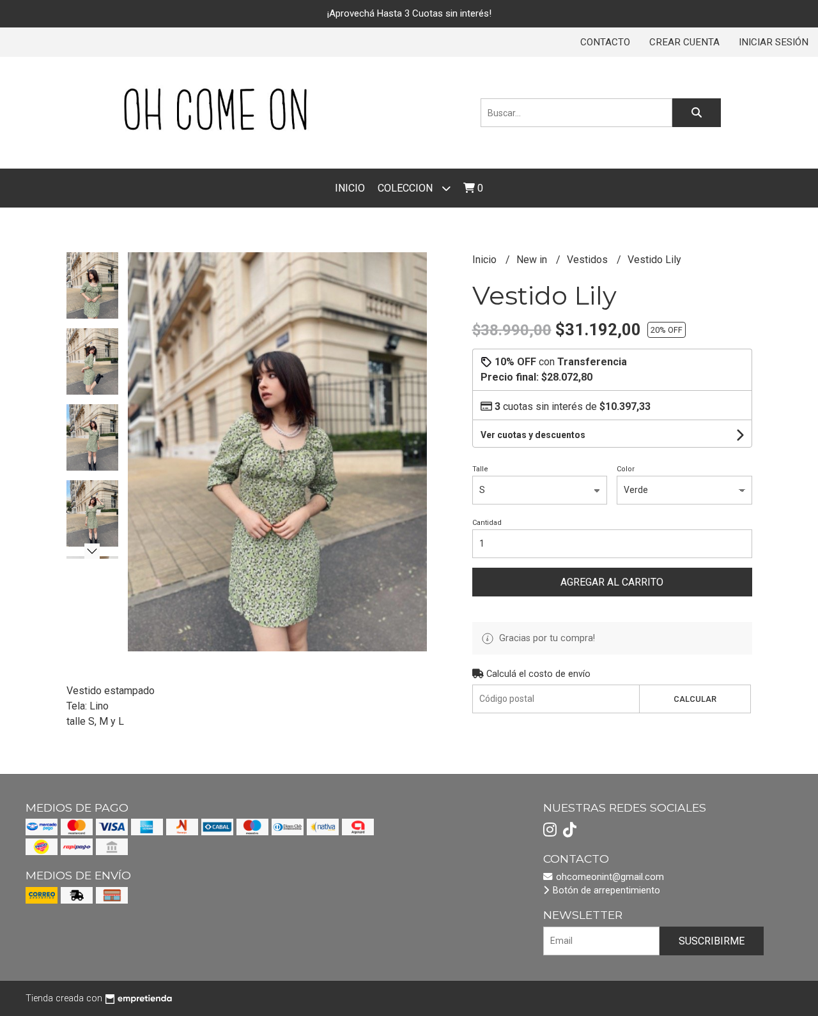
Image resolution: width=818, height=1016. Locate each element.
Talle (480, 469)
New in (533, 260)
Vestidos (588, 260)
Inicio (350, 188)
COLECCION (406, 188)
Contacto (605, 42)
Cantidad (487, 523)
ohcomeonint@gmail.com (608, 877)
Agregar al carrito (611, 582)
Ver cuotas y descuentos (533, 435)
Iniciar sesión (773, 42)
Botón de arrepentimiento (605, 890)
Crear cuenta (684, 42)
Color (626, 469)
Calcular (695, 699)
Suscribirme (712, 941)
